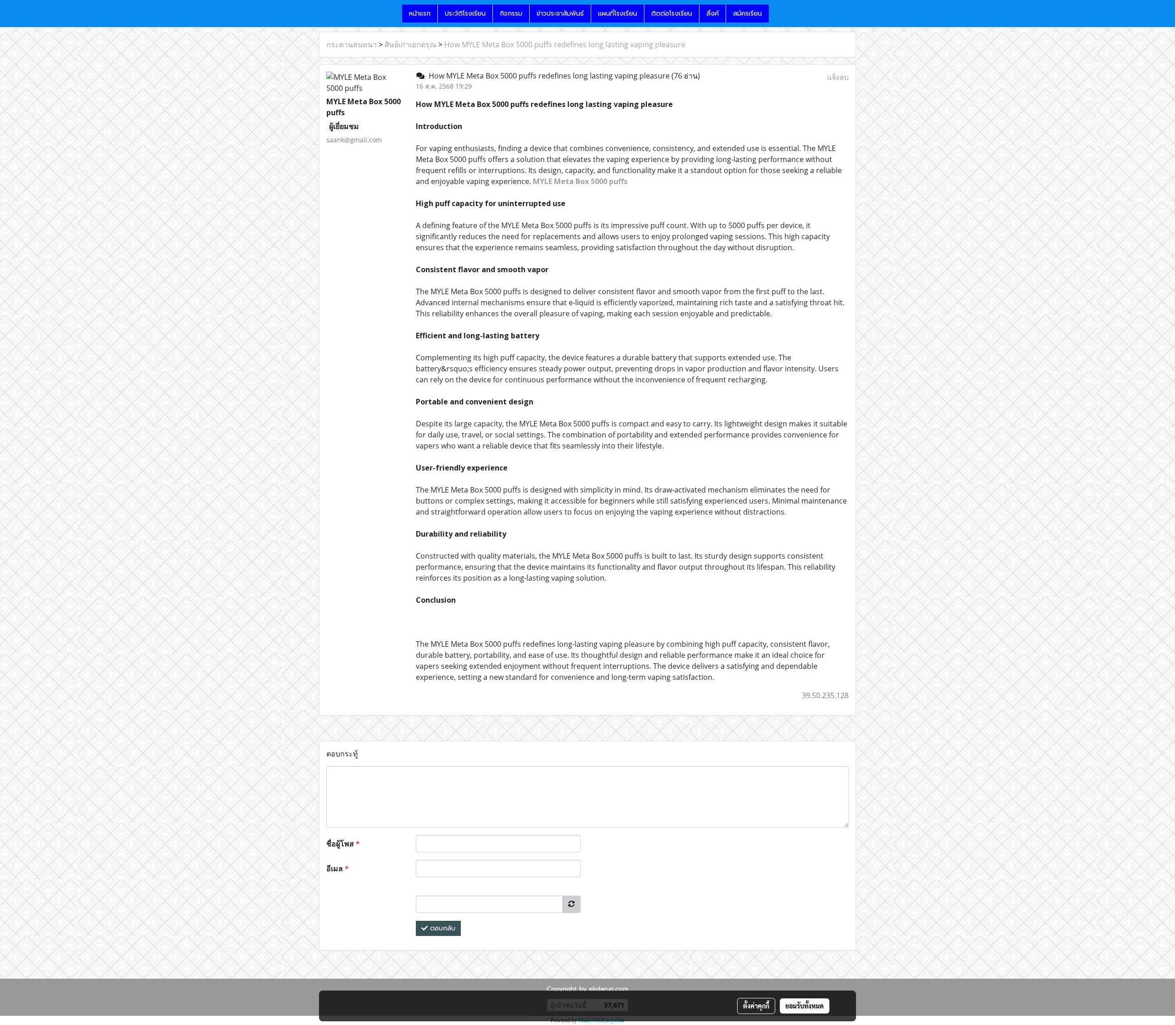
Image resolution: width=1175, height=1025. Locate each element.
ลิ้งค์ (712, 13)
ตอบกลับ (441, 928)
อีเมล (337, 868)
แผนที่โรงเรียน (617, 13)
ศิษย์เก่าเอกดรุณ (410, 44)
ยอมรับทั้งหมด (804, 1006)
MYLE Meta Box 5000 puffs (580, 181)
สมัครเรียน (747, 13)
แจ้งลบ (838, 77)
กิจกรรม (511, 13)
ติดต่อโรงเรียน (671, 13)
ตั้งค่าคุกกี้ (756, 1006)
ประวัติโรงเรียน (465, 13)
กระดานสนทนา (351, 44)
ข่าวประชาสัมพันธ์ (560, 13)
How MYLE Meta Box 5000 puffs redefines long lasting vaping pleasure (564, 44)
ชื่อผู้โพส (343, 844)
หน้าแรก (420, 13)
